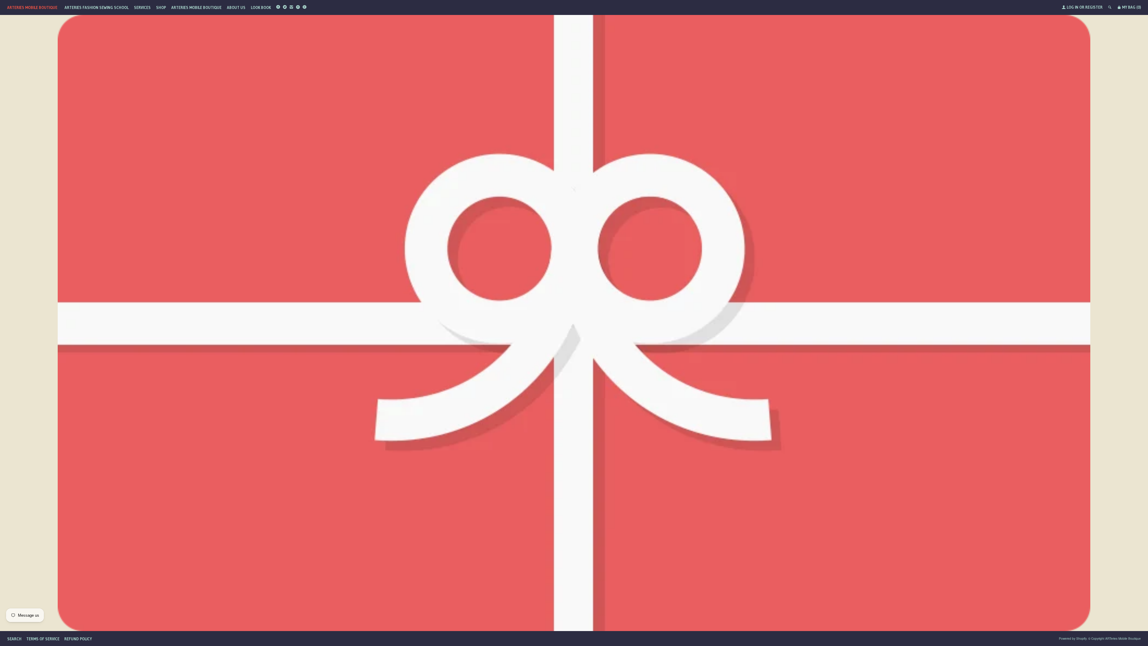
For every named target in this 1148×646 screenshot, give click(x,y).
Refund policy (78, 638)
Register (1094, 7)
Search (14, 638)
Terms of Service (42, 638)
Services (142, 7)
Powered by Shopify (1072, 638)
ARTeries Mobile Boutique (32, 7)
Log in (1072, 7)
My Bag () (1131, 7)
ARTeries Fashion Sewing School (97, 7)
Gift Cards (574, 601)
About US (236, 7)
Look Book (261, 7)
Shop (161, 7)
